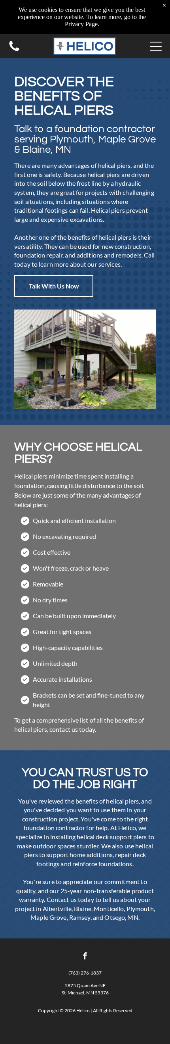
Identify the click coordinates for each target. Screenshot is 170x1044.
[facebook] (85, 956)
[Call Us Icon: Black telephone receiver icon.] (14, 50)
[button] (156, 46)
